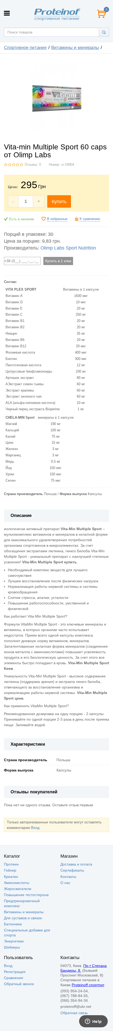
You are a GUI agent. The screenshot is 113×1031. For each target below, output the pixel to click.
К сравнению (90, 219)
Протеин (11, 864)
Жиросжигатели (17, 889)
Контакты (68, 876)
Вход (35, 827)
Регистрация (14, 972)
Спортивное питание (25, 47)
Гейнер (10, 870)
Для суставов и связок (23, 918)
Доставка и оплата (76, 864)
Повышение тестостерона (26, 895)
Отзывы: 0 (33, 165)
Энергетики (14, 941)
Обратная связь (74, 1013)
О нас (65, 883)
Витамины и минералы (75, 47)
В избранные (57, 219)
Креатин (11, 876)
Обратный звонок (19, 984)
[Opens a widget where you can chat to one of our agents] (93, 1021)
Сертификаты (72, 870)
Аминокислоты (16, 883)
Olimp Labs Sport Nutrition (68, 248)
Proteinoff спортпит (88, 985)
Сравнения (13, 978)
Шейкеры (12, 947)
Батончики (13, 924)
